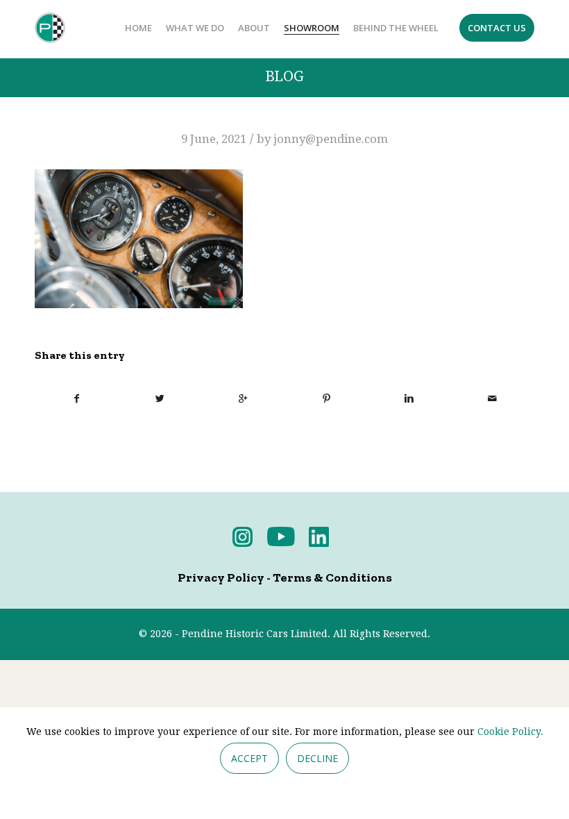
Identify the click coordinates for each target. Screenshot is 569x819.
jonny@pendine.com (330, 139)
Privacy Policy (221, 577)
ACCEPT (249, 758)
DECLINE (317, 758)
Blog (284, 76)
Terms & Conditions (332, 577)
